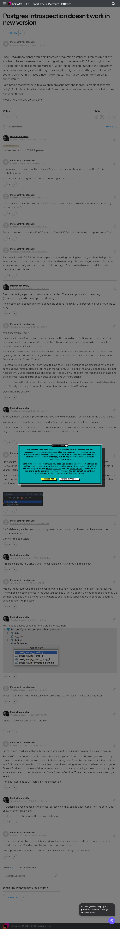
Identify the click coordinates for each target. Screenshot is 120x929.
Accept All (49, 479)
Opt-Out (80, 473)
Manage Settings (68, 479)
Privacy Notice (53, 468)
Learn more (66, 459)
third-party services (39, 471)
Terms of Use (76, 468)
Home (15, 3)
